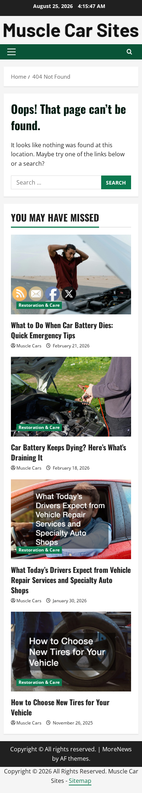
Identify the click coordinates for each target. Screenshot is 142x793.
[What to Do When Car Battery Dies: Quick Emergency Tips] (71, 274)
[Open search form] (129, 52)
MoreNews (117, 749)
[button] (11, 51)
